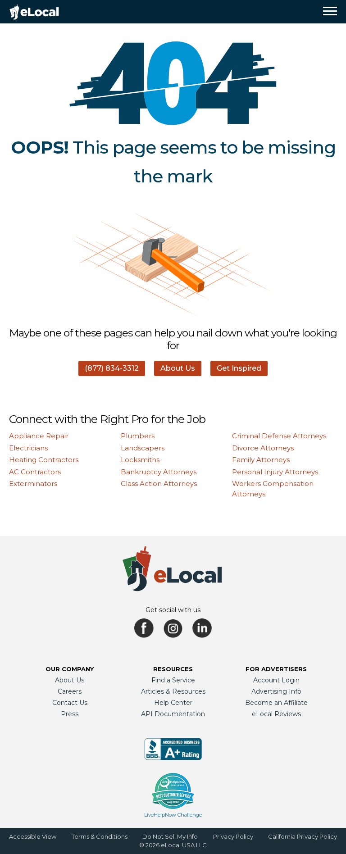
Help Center (173, 703)
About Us (177, 368)
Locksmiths (140, 459)
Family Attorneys (261, 459)
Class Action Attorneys (159, 483)
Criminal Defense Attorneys (279, 436)
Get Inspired (239, 368)
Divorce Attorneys (263, 448)
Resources (173, 668)
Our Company (70, 668)
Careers (70, 691)
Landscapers (142, 448)
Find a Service (173, 680)
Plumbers (138, 436)
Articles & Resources (173, 691)
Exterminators (33, 483)
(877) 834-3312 (112, 368)
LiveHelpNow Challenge (173, 815)
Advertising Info (276, 691)
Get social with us (173, 610)
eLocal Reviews (276, 714)
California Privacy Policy (302, 836)
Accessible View (32, 836)
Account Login (276, 680)
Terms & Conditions (99, 836)
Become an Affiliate (276, 703)
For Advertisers (276, 668)
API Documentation (173, 714)
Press (69, 714)
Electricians (28, 448)
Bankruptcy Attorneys (158, 472)
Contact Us (69, 703)
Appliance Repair (38, 436)
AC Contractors (35, 472)
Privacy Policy (233, 836)
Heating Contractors (43, 459)
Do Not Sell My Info (170, 836)
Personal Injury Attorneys (275, 472)
